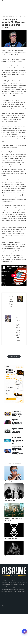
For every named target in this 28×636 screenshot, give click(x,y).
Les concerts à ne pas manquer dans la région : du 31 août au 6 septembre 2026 (17, 440)
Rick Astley (8, 481)
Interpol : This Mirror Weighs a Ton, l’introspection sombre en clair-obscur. (17, 431)
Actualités (24, 16)
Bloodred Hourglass (11, 538)
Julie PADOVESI (8, 16)
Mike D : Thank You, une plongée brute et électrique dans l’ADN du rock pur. (16, 414)
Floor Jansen (8, 556)
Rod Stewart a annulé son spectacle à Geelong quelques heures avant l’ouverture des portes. (18, 328)
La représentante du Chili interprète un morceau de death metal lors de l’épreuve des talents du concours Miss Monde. (17, 451)
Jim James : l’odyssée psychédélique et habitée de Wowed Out (16, 422)
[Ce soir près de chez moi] (24, 631)
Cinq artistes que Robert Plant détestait (11, 302)
